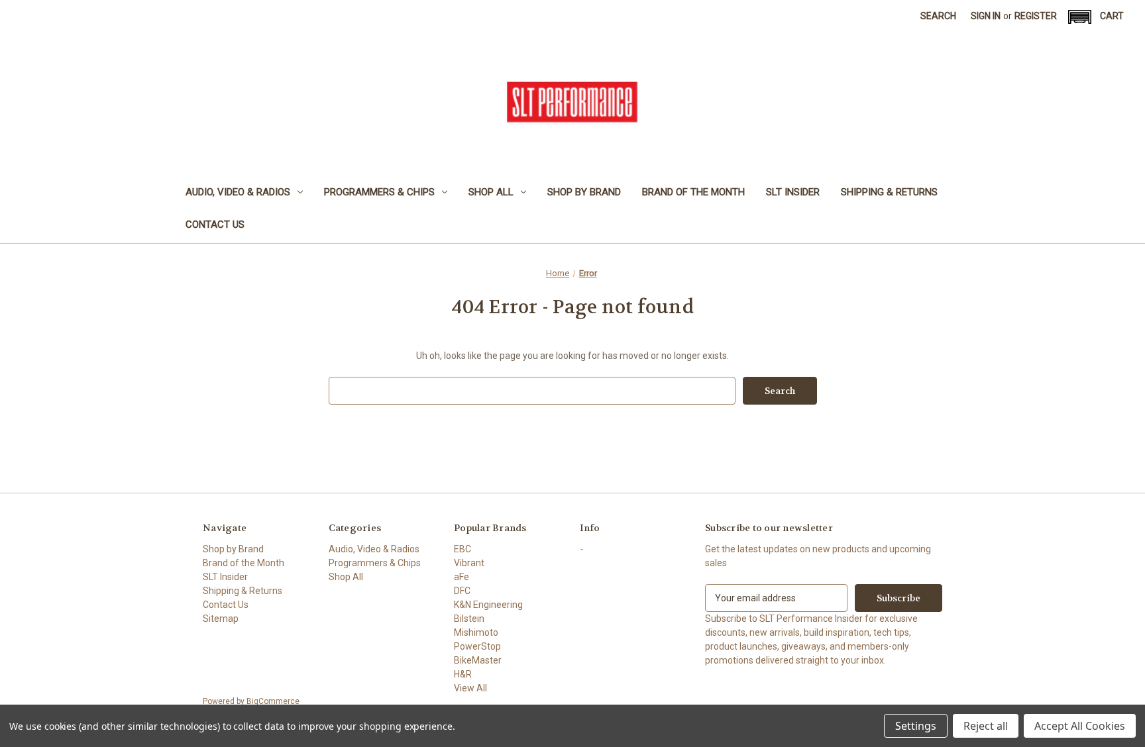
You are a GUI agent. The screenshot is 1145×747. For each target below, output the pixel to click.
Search (938, 16)
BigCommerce (273, 701)
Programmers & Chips (379, 192)
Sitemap (221, 618)
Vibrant (469, 563)
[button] (1079, 16)
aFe (461, 577)
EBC (462, 549)
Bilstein (469, 618)
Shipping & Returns (889, 192)
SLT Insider (793, 192)
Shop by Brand (584, 192)
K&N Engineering (488, 604)
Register (1035, 16)
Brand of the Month (693, 192)
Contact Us (215, 224)
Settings (915, 726)
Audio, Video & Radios (238, 192)
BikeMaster (478, 660)
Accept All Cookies (1079, 726)
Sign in (986, 16)
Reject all (985, 726)
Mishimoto (476, 632)
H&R (463, 674)
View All (470, 688)
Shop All (491, 192)
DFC (462, 590)
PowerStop (477, 646)
